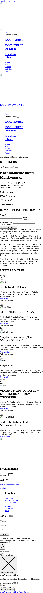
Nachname (26, 220)
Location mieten (10, 56)
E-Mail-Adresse (6, 225)
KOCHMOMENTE (12, 104)
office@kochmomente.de (9, 484)
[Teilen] (6, 551)
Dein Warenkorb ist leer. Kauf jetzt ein (14, 592)
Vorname (25, 217)
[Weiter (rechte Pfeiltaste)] (3, 553)
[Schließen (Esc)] (8, 551)
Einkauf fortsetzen (7, 590)
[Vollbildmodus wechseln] (3, 551)
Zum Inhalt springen (7, 1)
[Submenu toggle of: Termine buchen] (18, 35)
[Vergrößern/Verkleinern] (1, 551)
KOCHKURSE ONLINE (14, 47)
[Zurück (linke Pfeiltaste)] (1, 553)
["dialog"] (21, 573)
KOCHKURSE (14, 39)
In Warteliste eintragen (8, 227)
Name (3, 215)
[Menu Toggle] (1, 29)
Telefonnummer (6, 222)
